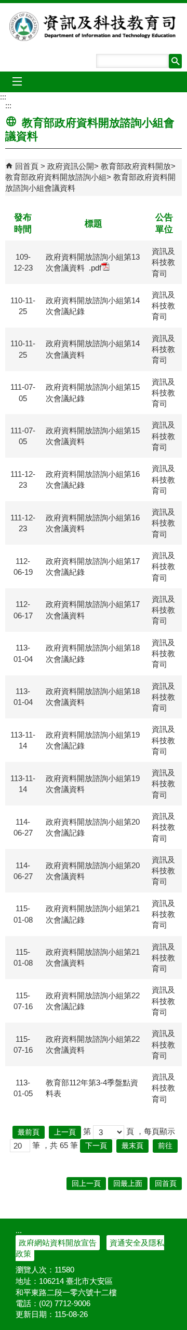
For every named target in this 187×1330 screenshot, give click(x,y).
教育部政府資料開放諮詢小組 (55, 177)
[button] (175, 61)
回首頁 (26, 166)
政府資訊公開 (70, 166)
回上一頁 (86, 1183)
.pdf (95, 267)
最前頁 (28, 1132)
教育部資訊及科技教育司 (93, 26)
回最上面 (127, 1183)
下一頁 (96, 1146)
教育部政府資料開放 (136, 166)
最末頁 (132, 1146)
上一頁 (65, 1132)
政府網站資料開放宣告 (58, 1242)
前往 (165, 1146)
